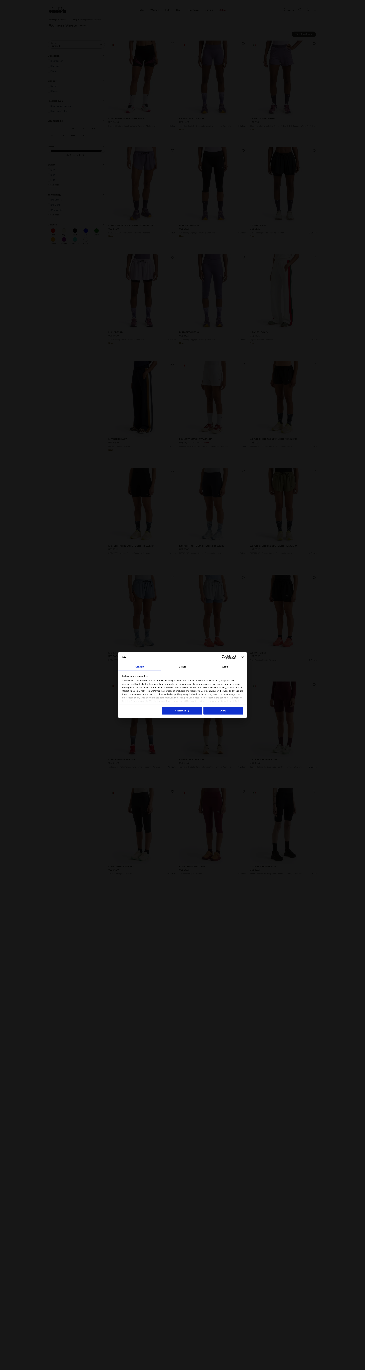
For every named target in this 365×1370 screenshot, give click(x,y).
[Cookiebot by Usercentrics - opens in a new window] (223, 657)
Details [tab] (182, 667)
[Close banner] (243, 657)
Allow (223, 710)
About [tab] (225, 667)
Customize (180, 710)
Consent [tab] (139, 667)
